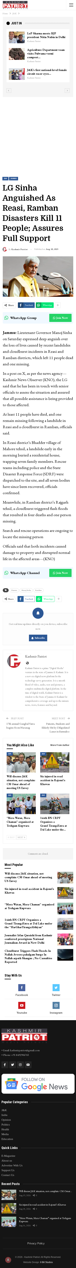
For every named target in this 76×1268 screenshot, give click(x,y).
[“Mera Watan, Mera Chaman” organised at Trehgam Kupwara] (21, 804)
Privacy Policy (36, 1243)
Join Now (62, 318)
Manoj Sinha (26, 590)
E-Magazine (8, 1155)
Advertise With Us (12, 1165)
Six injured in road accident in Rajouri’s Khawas (42, 1204)
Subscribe (40, 637)
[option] (38, 57)
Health (5, 1129)
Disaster (14, 590)
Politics (5, 1124)
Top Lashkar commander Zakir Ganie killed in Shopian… (46, 55)
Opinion (6, 1119)
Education (7, 1139)
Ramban (38, 590)
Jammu (13, 178)
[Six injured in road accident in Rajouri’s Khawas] (54, 762)
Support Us (7, 1170)
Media (5, 1134)
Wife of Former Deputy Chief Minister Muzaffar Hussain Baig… (45, 37)
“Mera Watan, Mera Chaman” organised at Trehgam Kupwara (45, 1219)
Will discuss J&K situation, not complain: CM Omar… (45, 1191)
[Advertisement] (38, 134)
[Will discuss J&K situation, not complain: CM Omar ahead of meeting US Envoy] (21, 762)
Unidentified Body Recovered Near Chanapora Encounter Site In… (47, 73)
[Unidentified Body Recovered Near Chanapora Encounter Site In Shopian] (17, 74)
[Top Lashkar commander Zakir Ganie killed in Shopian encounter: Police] (17, 57)
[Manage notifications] (8, 1260)
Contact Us (7, 1175)
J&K (5, 178)
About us (6, 1160)
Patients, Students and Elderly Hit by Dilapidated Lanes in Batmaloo (56, 727)
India (4, 1114)
